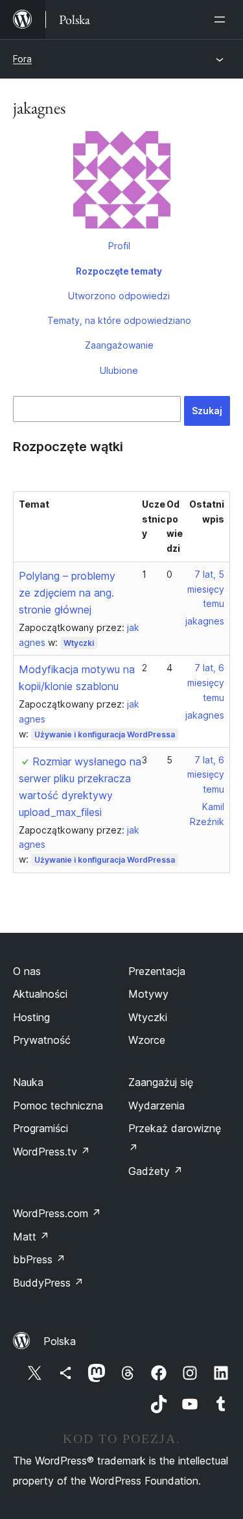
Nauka (28, 1082)
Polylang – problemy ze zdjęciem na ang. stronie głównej (67, 592)
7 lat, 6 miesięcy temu (205, 682)
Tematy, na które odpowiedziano (119, 320)
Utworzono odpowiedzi (119, 295)
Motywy (148, 993)
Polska (59, 1341)
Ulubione (119, 370)
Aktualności (40, 993)
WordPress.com (57, 1213)
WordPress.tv (51, 1151)
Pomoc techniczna (58, 1105)
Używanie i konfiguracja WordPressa (104, 734)
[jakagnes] (121, 182)
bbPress (39, 1259)
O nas (27, 971)
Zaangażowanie (119, 345)
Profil (119, 245)
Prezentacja (156, 971)
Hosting (31, 1017)
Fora (22, 58)
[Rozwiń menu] (222, 19)
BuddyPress (48, 1282)
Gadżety (155, 1171)
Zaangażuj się (160, 1082)
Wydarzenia (156, 1105)
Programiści (40, 1128)
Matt (31, 1236)
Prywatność (42, 1039)
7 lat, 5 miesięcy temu (205, 589)
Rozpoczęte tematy (119, 271)
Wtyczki (79, 643)
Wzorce (146, 1039)
